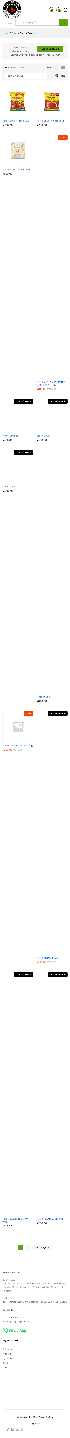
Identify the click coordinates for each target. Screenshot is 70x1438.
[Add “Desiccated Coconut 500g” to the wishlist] (25, 164)
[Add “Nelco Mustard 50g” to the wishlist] (59, 952)
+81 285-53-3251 (14, 1317)
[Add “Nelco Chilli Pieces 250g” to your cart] (10, 115)
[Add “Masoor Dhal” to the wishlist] (59, 691)
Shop (5, 1363)
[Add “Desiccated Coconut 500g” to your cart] (10, 164)
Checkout (7, 1349)
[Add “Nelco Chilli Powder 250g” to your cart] (44, 115)
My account (8, 1358)
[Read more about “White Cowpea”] (10, 430)
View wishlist (50, 48)
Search (63, 22)
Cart (4, 1367)
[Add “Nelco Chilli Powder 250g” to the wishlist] (59, 115)
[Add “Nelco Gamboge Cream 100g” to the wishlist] (25, 1213)
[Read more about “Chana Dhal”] (10, 481)
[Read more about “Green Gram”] (44, 430)
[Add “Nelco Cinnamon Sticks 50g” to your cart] (10, 740)
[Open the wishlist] (59, 376)
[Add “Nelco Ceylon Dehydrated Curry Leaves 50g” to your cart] (44, 376)
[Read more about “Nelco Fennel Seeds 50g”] (44, 1213)
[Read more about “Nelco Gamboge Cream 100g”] (10, 1213)
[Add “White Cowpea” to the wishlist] (25, 430)
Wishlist (6, 1353)
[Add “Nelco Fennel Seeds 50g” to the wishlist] (59, 1213)
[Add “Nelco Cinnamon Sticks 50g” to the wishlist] (25, 740)
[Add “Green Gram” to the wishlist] (59, 430)
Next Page (41, 1247)
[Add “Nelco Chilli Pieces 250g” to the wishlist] (25, 115)
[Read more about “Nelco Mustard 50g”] (44, 952)
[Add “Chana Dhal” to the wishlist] (25, 481)
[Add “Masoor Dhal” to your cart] (44, 691)
